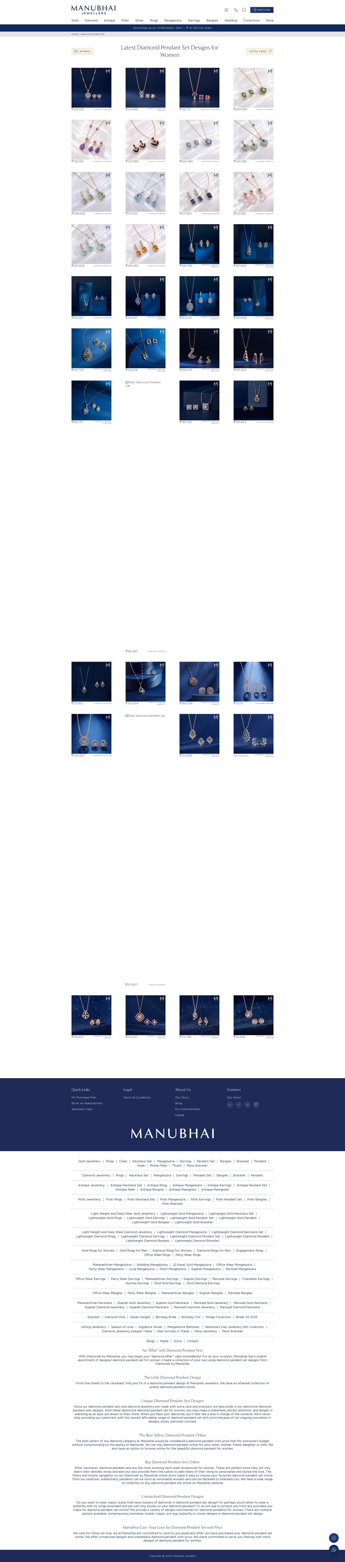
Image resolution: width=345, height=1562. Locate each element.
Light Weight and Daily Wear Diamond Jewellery (117, 1232)
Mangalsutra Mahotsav (183, 1327)
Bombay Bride (166, 1317)
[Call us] (236, 10)
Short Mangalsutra (173, 1269)
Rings (154, 20)
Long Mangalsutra (141, 1269)
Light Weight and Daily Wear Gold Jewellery (123, 1213)
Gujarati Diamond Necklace (149, 1307)
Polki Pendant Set (229, 1199)
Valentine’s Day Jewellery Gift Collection (234, 1327)
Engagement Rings (249, 1250)
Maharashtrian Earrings (161, 1279)
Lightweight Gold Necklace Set (231, 1213)
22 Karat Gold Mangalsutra (192, 1264)
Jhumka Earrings (137, 1283)
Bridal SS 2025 (246, 1317)
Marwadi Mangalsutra (241, 1269)
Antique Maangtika (182, 1189)
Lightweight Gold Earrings (146, 1218)
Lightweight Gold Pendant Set (192, 1218)
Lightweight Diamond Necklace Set (237, 1232)
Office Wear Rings (157, 1255)
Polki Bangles (257, 1199)
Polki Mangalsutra (173, 1199)
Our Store (234, 1097)
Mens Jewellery (205, 1331)
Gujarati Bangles (211, 1293)
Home (75, 34)
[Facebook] (238, 1104)
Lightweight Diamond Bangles (147, 1240)
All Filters (85, 51)
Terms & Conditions (137, 1097)
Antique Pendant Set (252, 1185)
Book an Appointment (87, 1103)
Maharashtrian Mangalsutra (112, 1264)
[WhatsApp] (226, 10)
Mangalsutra (173, 20)
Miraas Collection (218, 1317)
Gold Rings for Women (98, 1250)
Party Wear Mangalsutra (106, 1269)
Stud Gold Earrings (167, 1283)
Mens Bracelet (197, 1165)
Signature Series (150, 1327)
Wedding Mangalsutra (152, 1264)
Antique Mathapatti (215, 1189)
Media (164, 1341)
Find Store (263, 10)
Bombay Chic (191, 1317)
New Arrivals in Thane (173, 1331)
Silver (139, 20)
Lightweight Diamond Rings (96, 1236)
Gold (75, 20)
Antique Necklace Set (126, 1185)
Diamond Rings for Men (214, 1250)
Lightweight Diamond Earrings (143, 1236)
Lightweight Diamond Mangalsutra (182, 1232)
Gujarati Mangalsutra (205, 1269)
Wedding (230, 20)
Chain (123, 1161)
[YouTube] (230, 1104)
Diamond (91, 20)
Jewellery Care (82, 1109)
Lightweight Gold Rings (105, 1218)
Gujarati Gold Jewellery (134, 1303)
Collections (251, 20)
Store (178, 1341)
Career (179, 1115)
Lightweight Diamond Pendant (247, 1236)
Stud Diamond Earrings (203, 1283)
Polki (125, 20)
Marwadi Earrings (224, 1279)
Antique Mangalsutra (187, 1185)
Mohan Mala (158, 1165)
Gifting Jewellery (93, 1327)
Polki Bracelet (172, 1203)
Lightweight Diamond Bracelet (197, 1240)
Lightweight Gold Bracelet (194, 1222)
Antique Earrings (219, 1185)
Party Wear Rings (188, 1255)
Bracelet (243, 1161)
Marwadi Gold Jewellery (211, 1303)
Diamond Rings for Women (172, 1250)
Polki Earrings (201, 1199)
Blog (178, 1103)
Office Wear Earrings (90, 1279)
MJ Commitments (187, 1109)
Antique (109, 20)
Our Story (182, 1097)
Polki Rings (114, 1199)
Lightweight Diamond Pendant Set (195, 1236)
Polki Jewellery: (89, 1199)
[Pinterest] (256, 1104)
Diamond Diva (115, 1317)
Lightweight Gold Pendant (238, 1218)
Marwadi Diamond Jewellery (194, 1307)
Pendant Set (206, 1161)
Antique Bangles (152, 1189)
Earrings (194, 20)
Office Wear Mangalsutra (234, 1264)
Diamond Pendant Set (92, 34)
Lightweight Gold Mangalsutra (181, 1213)
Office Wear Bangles (107, 1293)
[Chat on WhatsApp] (334, 1549)
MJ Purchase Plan (84, 1097)
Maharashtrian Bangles (178, 1293)
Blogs (151, 1341)
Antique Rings (157, 1185)
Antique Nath (125, 1189)
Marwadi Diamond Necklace (240, 1307)
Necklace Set (142, 1161)
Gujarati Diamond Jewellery (104, 1307)
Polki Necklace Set (141, 1199)
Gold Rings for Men (133, 1250)
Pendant (260, 1161)
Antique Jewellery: (91, 1185)
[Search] (244, 10)
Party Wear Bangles (142, 1293)
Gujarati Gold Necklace (172, 1303)
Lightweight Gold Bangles (150, 1222)
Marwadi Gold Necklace (251, 1303)
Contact (192, 1341)
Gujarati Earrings (195, 1279)
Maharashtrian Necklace (94, 1303)
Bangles (212, 20)
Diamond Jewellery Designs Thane (127, 1331)
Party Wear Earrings (125, 1279)
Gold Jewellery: (90, 1161)
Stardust (93, 1317)
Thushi (176, 1165)
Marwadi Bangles (240, 1293)
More (269, 20)
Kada (141, 1165)
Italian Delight (140, 1317)
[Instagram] (247, 1104)
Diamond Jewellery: (96, 1175)
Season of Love (122, 1327)
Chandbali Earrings (256, 1279)
